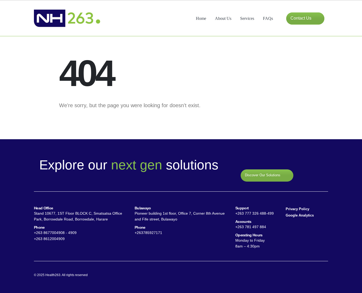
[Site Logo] (67, 18)
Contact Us (301, 18)
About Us (223, 18)
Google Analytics (300, 215)
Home (201, 18)
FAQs (268, 18)
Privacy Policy (297, 209)
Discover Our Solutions (263, 175)
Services (247, 18)
